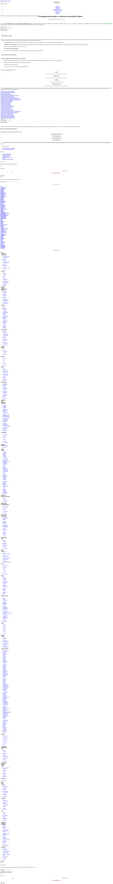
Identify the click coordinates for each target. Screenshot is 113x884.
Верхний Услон (5, 371)
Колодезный (5, 311)
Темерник (4, 618)
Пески (4, 725)
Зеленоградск (5, 388)
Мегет (4, 359)
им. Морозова (5, 673)
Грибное (4, 668)
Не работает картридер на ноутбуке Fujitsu (9, 112)
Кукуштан (4, 583)
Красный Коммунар (6, 553)
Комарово (4, 683)
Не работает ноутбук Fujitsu (6, 101)
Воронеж (3, 305)
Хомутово (4, 363)
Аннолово (4, 653)
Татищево (4, 742)
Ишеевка (4, 800)
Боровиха (4, 274)
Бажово (4, 826)
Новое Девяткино (6, 712)
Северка (4, 342)
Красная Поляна (5, 756)
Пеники (4, 724)
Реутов (4, 485)
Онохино (4, 794)
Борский (4, 509)
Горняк (4, 828)
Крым (4, 604)
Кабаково (4, 817)
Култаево (4, 584)
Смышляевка (5, 645)
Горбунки (4, 665)
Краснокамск (5, 582)
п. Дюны (4, 722)
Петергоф (4, 726)
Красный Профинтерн (6, 854)
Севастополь (4, 746)
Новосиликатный (6, 282)
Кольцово (4, 523)
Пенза (2, 563)
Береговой (4, 541)
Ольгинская (5, 609)
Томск (2, 781)
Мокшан (4, 572)
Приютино (5, 727)
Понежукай (5, 421)
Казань (2, 366)
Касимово (4, 678)
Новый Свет (5, 716)
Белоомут (4, 624)
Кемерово (3, 400)
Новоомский (5, 548)
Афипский (4, 407)
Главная (57, 6)
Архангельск (4, 253)
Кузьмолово (5, 690)
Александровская (6, 651)
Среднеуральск (5, 343)
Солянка (4, 267)
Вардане (4, 751)
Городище (4, 295)
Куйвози (4, 693)
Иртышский (5, 543)
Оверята (4, 588)
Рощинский (5, 644)
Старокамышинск (6, 845)
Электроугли (5, 492)
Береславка (5, 291)
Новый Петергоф (6, 715)
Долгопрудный (5, 459)
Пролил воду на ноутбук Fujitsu (7, 114)
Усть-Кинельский (6, 646)
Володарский (5, 257)
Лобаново (4, 585)
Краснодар (3, 403)
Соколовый (5, 741)
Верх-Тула (4, 521)
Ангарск (4, 358)
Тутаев (4, 859)
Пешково (4, 612)
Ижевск (2, 347)
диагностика (69, 23)
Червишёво (5, 796)
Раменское (4, 484)
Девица (4, 307)
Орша (4, 771)
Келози (4, 679)
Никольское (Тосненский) (7, 711)
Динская (4, 411)
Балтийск (4, 384)
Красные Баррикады (6, 261)
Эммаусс (4, 776)
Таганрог (3, 763)
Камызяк (4, 260)
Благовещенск (5, 815)
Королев (4, 467)
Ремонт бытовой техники (8, 159)
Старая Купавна (5, 486)
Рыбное (4, 631)
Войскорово (5, 661)
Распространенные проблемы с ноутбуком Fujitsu (10, 99)
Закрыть (2, 861)
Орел (2, 550)
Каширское (5, 309)
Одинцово (4, 479)
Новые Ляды (5, 586)
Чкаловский (5, 621)
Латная (4, 313)
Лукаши (4, 699)
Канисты (4, 676)
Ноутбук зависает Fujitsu (5, 102)
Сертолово (5, 729)
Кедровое (4, 336)
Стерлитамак (4, 762)
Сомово (4, 325)
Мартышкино (5, 701)
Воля (4, 306)
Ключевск (4, 337)
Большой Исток (5, 334)
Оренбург (3, 551)
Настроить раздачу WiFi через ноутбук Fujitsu (10, 95)
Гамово (4, 578)
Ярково (4, 535)
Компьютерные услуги (7, 157)
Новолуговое (5, 529)
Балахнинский (5, 506)
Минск (2, 449)
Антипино (4, 785)
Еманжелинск (5, 830)
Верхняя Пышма (5, 335)
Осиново (4, 376)
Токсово (4, 732)
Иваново (3, 346)
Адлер (4, 750)
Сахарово (4, 775)
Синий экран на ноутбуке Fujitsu (7, 91)
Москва (2, 450)
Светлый (4, 395)
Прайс (57, 13)
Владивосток (4, 288)
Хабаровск (3, 822)
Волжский (4, 294)
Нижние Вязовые (6, 374)
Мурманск (3, 495)
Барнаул (3, 271)
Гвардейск (4, 385)
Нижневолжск (5, 265)
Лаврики (4, 694)
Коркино (4, 837)
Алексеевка (5, 637)
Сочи (2, 748)
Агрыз (4, 349)
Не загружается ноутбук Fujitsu (7, 109)
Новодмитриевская (6, 415)
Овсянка (4, 439)
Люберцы (4, 475)
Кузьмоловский (5, 692)
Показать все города (56, 250)
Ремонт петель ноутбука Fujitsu (7, 113)
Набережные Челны (5, 496)
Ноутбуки (58, 8)
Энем (4, 429)
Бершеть (4, 577)
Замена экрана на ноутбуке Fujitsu (7, 117)
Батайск (4, 599)
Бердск (4, 519)
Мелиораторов (5, 792)
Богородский (5, 507)
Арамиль (4, 331)
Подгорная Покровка (6, 558)
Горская (4, 667)
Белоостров (5, 654)
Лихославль (5, 770)
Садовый (4, 340)
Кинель (4, 638)
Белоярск (4, 273)
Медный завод (5, 703)
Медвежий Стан (5, 702)
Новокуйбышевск (6, 641)
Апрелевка (4, 451)
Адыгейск (4, 405)
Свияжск (4, 379)
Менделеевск (5, 499)
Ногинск (4, 478)
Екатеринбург (4, 329)
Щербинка (4, 491)
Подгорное (5, 318)
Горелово (4, 666)
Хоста (4, 759)
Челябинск (3, 824)
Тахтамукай (5, 427)
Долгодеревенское (6, 829)
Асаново (4, 813)
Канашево (4, 834)
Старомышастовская (6, 425)
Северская (4, 423)
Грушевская (5, 600)
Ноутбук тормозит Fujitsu (6, 104)
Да (1, 175)
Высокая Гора (5, 372)
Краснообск (5, 524)
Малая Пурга (5, 351)
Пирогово (4, 352)
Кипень (4, 680)
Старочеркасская (6, 617)
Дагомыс (4, 755)
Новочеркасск (4, 537)
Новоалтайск (5, 281)
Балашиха (4, 452)
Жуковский (5, 462)
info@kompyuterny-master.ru (8, 149)
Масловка (4, 314)
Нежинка (4, 555)
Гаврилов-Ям (5, 849)
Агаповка (4, 447)
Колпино (4, 681)
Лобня (4, 472)
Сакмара (4, 560)
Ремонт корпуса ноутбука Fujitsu (7, 96)
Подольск (4, 482)
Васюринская (5, 410)
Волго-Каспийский (6, 256)
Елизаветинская (5, 412)
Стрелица (4, 326)
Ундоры (4, 806)
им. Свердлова (5, 674)
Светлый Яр (5, 302)
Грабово (4, 568)
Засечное (4, 570)
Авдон (4, 812)
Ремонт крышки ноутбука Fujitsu (7, 115)
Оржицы (4, 718)
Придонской (5, 321)
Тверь (2, 765)
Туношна (4, 857)
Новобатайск (5, 607)
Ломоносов (5, 698)
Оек (3, 361)
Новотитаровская (6, 418)
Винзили (4, 789)
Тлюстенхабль (5, 428)
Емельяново (5, 435)
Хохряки (4, 354)
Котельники (5, 468)
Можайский (5, 706)
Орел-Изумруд (5, 758)
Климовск (4, 466)
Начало (4, 264)
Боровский (5, 788)
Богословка (5, 567)
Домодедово (5, 460)
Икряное (4, 259)
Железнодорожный (6, 461)
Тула (2, 782)
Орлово (4, 317)
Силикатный (5, 805)
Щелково (4, 490)
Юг (3, 593)
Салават (3, 635)
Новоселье (4, 714)
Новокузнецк (4, 514)
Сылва (4, 590)
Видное (4, 454)
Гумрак (4, 297)
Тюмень (2, 784)
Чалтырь (4, 620)
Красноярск (3, 432)
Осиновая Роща (5, 720)
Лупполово (5, 700)
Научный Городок (6, 279)
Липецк (2, 444)
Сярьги (4, 731)
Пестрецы (4, 377)
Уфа (2, 810)
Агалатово (4, 650)
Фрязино (4, 488)
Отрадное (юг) (5, 721)
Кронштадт (5, 689)
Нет (3, 175)
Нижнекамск (5, 501)
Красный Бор (5, 688)
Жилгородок (5, 671)
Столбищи (4, 380)
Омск (2, 538)
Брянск (2, 287)
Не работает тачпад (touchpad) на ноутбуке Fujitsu (10, 98)
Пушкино (4, 483)
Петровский (5, 481)
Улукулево (4, 820)
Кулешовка (5, 606)
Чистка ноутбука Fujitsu (5, 108)
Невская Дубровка (6, 708)
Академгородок (5, 517)
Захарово (4, 626)
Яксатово (4, 269)
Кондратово (5, 581)
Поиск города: (3, 181)
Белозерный (5, 409)
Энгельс (4, 744)
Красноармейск (5, 469)
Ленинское (5, 696)
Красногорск (5, 470)
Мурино (4, 707)
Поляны (4, 629)
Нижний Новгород (5, 504)
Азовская (4, 406)
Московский (5, 476)
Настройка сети (6, 156)
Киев (2, 401)
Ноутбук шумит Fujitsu (5, 93)
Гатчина (4, 664)
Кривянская (5, 603)
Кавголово (4, 675)
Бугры (4, 655)
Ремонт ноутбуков (6, 155)
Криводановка (5, 525)
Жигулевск (5, 780)
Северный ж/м (5, 615)
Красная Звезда (5, 686)
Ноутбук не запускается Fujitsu (7, 100)
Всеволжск (5, 662)
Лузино (4, 546)
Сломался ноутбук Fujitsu (6, 105)
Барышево (4, 518)
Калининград (4, 382)
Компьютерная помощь (57, 10)
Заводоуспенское (6, 791)
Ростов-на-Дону (4, 595)
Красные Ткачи (5, 852)
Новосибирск (4, 515)
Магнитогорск (4, 445)
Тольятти (3, 778)
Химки (4, 489)
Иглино (4, 816)
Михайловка (5, 818)
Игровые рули (58, 12)
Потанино (4, 841)
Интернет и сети (57, 9)
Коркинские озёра (6, 685)
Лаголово (4, 695)
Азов (2, 252)
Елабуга (4, 498)
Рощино (4, 844)
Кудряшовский (5, 526)
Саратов (3, 734)
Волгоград (3, 289)
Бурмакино (5, 848)
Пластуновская (5, 420)
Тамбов (2, 764)
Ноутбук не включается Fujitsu (7, 107)
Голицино (4, 455)
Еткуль (4, 831)
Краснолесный (5, 312)
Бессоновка (5, 565)
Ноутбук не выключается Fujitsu (7, 106)
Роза (3, 842)
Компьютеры (57, 7)
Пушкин (4, 728)
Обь (3, 530)
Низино (4, 710)
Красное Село (5, 687)
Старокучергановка (6, 268)
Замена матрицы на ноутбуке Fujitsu (8, 116)
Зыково (4, 437)
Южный (4, 396)
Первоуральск (5, 339)
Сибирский (5, 284)
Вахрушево (5, 827)
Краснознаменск (5, 471)
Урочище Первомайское (7, 561)
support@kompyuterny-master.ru (9, 148)
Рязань (2, 622)
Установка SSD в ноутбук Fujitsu (7, 110)
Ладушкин (4, 389)
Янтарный (4, 398)
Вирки (4, 659)
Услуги (57, 11)
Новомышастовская (6, 416)
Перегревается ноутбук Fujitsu (7, 94)
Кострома (3, 402)
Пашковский (5, 419)
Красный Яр (5, 262)
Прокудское (5, 532)
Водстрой (4, 292)
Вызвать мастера (3, 3)
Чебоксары (3, 823)
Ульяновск (3, 798)
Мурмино (4, 628)
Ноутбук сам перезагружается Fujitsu (8, 92)
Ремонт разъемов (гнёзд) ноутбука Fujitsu (9, 97)
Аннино (4, 652)
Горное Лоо (5, 753)
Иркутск (3, 356)
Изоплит (4, 768)
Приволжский (5, 739)
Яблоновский (5, 430)
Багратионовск (5, 383)
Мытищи (4, 477)
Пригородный (5, 559)
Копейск (4, 835)
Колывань (4, 522)
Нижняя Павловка (6, 556)
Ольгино (4, 717)
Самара (2, 636)
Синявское (4, 616)
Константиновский (6, 851)
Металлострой (5, 704)
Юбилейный (5, 493)
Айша (4, 368)
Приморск (4, 392)
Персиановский (5, 611)
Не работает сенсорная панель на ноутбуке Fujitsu (11, 111)
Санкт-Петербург (4, 648)
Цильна (4, 808)
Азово (4, 540)
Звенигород (5, 463)
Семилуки (4, 323)
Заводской (4, 672)
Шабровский (5, 344)
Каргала (4, 552)
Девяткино (5, 669)
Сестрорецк (5, 730)
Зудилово (4, 278)
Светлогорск (5, 394)
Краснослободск (6, 299)
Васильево (4, 369)
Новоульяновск (5, 803)
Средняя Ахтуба (5, 303)
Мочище (4, 528)
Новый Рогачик (5, 300)
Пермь (2, 575)
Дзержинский (5, 457)
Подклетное (5, 320)
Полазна (4, 589)
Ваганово (4, 656)
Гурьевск (4, 387)
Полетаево (4, 840)
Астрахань (3, 254)
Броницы (4, 453)
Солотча (4, 633)
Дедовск (4, 456)
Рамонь (4, 322)
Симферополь (4, 747)
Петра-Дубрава (5, 643)
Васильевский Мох (6, 767)
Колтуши (4, 682)
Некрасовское (5, 856)
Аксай (4, 598)
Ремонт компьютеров (7, 154)
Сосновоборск (5, 442)
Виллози (4, 658)
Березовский (5, 332)
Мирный (4, 802)
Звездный (4, 579)
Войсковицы (5, 660)
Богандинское (5, 786)
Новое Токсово (5, 713)
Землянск (4, 308)
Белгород (3, 286)
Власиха (4, 276)
